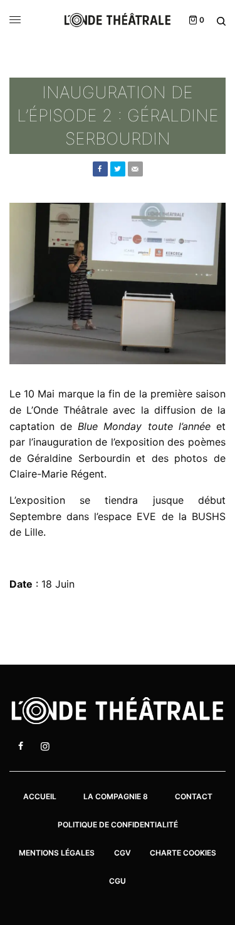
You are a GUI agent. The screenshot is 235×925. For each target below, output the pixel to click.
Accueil (39, 796)
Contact (193, 796)
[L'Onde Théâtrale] (117, 20)
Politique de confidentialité (118, 824)
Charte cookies (183, 852)
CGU (117, 881)
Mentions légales (57, 852)
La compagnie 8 (115, 796)
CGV (122, 852)
